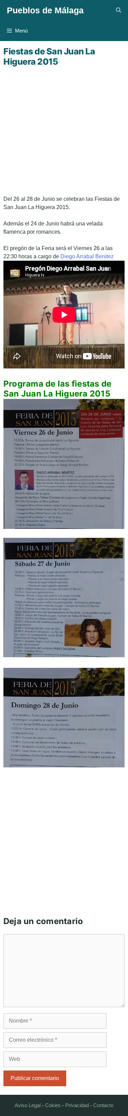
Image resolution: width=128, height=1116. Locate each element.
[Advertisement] (64, 131)
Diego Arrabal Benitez (87, 256)
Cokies (53, 1105)
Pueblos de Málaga (45, 10)
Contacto (103, 1105)
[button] (118, 10)
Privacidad (77, 1105)
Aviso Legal (28, 1105)
